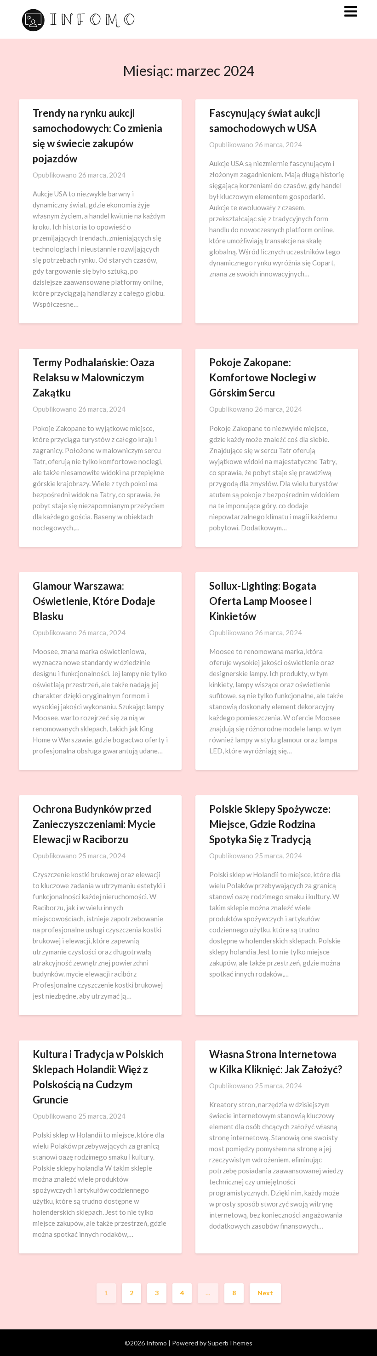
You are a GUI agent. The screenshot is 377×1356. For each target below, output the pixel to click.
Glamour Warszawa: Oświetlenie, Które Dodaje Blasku (94, 601)
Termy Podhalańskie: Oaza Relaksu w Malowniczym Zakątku (93, 377)
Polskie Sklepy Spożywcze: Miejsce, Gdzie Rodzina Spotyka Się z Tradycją (270, 824)
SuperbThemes (230, 1343)
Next (265, 1293)
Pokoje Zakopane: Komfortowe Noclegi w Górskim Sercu (262, 377)
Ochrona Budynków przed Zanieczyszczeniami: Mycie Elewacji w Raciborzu (94, 824)
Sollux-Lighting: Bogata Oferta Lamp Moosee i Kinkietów (262, 601)
